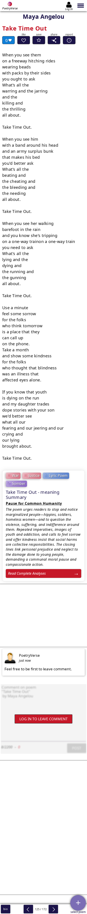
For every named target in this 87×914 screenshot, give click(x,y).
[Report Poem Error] (69, 40)
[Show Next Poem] (53, 909)
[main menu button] (81, 5)
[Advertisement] (43, 615)
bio (5, 909)
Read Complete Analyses (27, 573)
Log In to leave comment (43, 718)
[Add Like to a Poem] (23, 40)
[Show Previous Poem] (28, 909)
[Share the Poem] (54, 40)
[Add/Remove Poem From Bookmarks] (39, 40)
